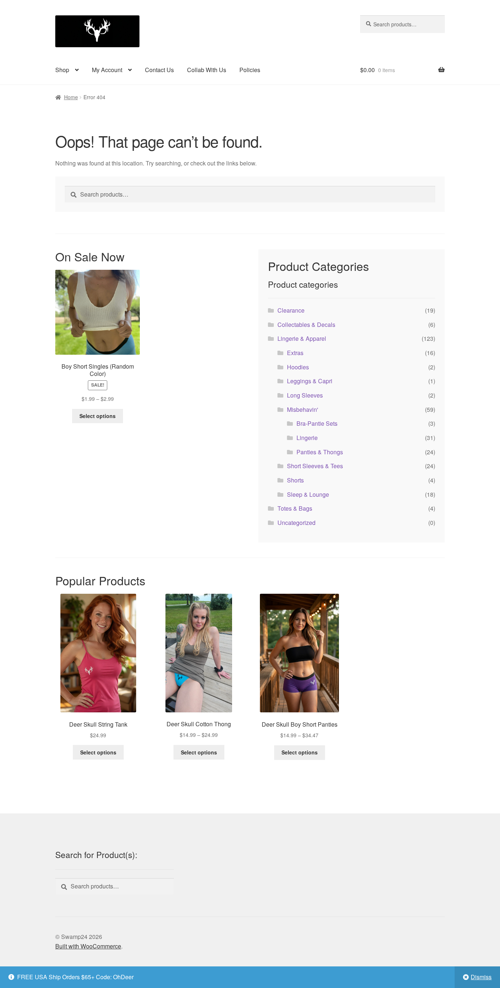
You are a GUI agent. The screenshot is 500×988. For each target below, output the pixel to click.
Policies (249, 70)
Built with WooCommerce (88, 946)
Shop (62, 70)
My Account (107, 70)
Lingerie (307, 437)
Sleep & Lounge (308, 494)
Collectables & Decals (306, 324)
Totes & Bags (294, 508)
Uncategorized (296, 522)
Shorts (295, 480)
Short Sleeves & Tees (315, 466)
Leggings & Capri (309, 381)
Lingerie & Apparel (301, 338)
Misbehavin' (302, 409)
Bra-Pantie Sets (316, 423)
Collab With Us (206, 70)
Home (71, 97)
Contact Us (159, 70)
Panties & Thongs (319, 452)
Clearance (291, 310)
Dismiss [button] (481, 977)
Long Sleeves (305, 395)
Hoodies (298, 367)
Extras (295, 352)
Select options (97, 416)
